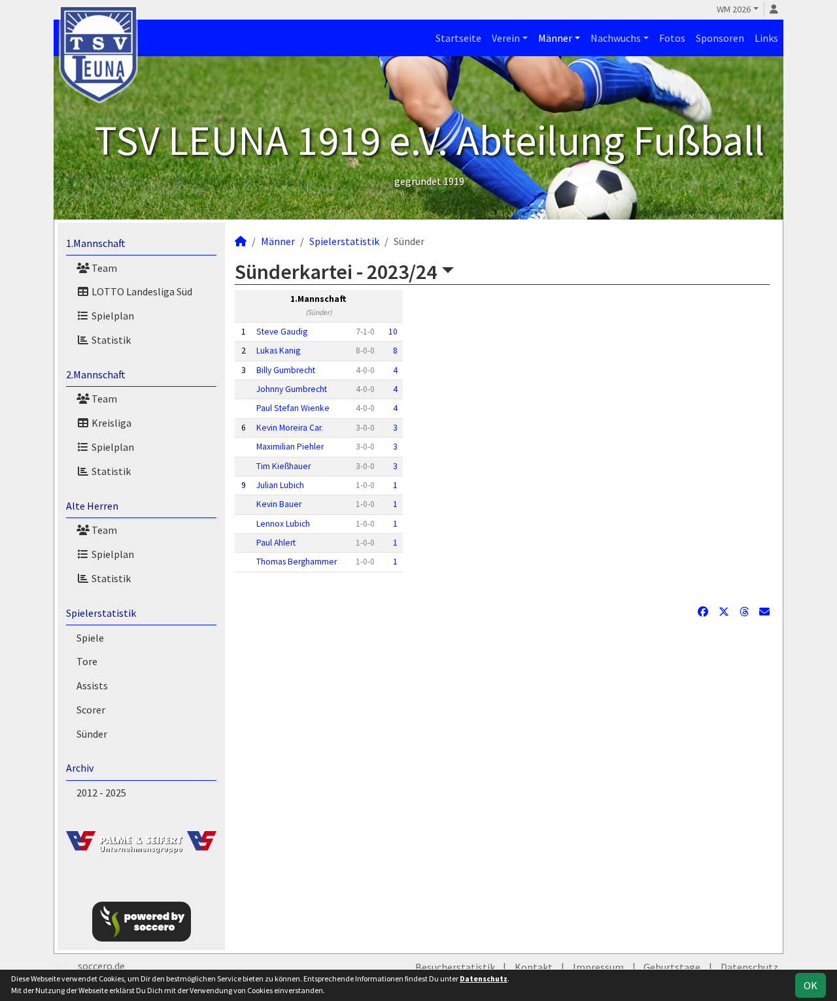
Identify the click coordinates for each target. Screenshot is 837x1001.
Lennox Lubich (283, 523)
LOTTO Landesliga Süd (141, 291)
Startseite (458, 37)
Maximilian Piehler (290, 446)
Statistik (110, 339)
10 (393, 331)
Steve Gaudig (281, 331)
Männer (555, 37)
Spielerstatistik (101, 612)
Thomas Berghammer (296, 561)
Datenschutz (749, 967)
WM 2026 (734, 9)
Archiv (80, 767)
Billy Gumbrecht (285, 370)
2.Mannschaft (96, 374)
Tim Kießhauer (283, 466)
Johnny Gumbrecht (291, 389)
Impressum (598, 967)
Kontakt (534, 967)
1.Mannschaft (96, 243)
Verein (506, 37)
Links (766, 37)
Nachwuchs (615, 37)
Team (103, 267)
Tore (87, 661)
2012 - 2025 (101, 792)
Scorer (91, 709)
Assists (92, 685)
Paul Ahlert (276, 542)
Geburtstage (671, 967)
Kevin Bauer (278, 504)
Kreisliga (110, 422)
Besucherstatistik (455, 967)
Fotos (672, 37)
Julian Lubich (280, 485)
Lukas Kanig (278, 350)
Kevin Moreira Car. (289, 427)
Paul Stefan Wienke (293, 408)
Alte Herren (92, 505)
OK (810, 985)
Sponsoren (720, 37)
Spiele (90, 637)
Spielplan (112, 315)
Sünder (92, 733)
